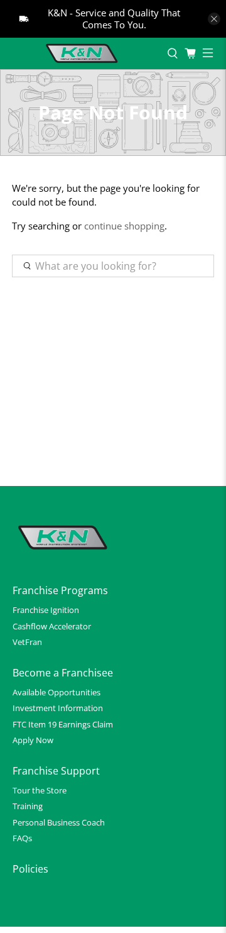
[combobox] (113, 266)
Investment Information (58, 708)
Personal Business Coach (59, 822)
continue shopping (124, 225)
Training (28, 806)
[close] (214, 19)
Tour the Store (40, 790)
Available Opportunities (56, 692)
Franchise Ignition (46, 610)
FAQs (22, 838)
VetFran (27, 642)
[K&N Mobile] (83, 53)
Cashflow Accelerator (52, 626)
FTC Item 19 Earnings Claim (63, 724)
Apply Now (33, 740)
